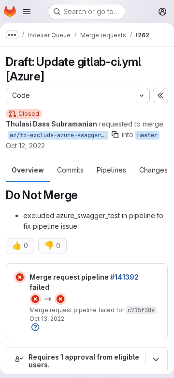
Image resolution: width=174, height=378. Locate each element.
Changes (153, 170)
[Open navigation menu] (26, 11)
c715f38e (141, 310)
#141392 (124, 277)
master (147, 135)
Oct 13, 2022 (46, 318)
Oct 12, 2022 (25, 146)
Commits (70, 170)
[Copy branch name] (115, 135)
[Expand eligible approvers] (155, 359)
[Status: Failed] (20, 277)
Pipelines (111, 170)
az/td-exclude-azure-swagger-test (59, 135)
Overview (28, 170)
